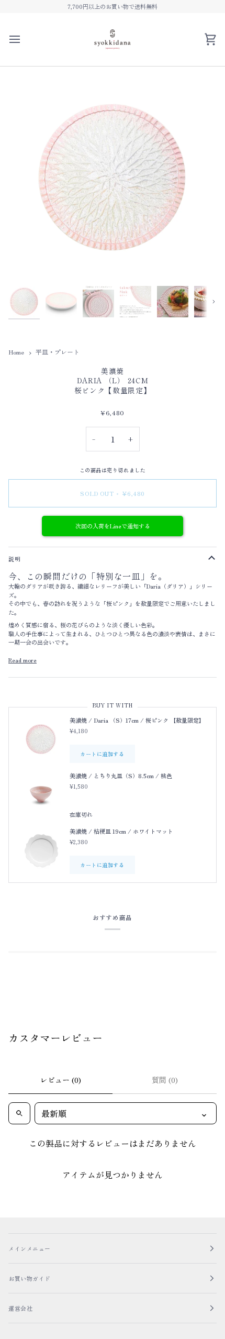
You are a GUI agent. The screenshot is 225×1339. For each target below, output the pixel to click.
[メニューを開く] (24, 39)
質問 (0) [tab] (165, 1080)
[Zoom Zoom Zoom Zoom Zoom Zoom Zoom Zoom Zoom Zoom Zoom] (112, 177)
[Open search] (19, 1113)
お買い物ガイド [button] (29, 1278)
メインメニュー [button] (29, 1248)
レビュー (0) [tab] (60, 1080)
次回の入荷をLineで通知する (112, 526)
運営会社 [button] (20, 1308)
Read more (22, 660)
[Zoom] (28, 262)
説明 (14, 559)
